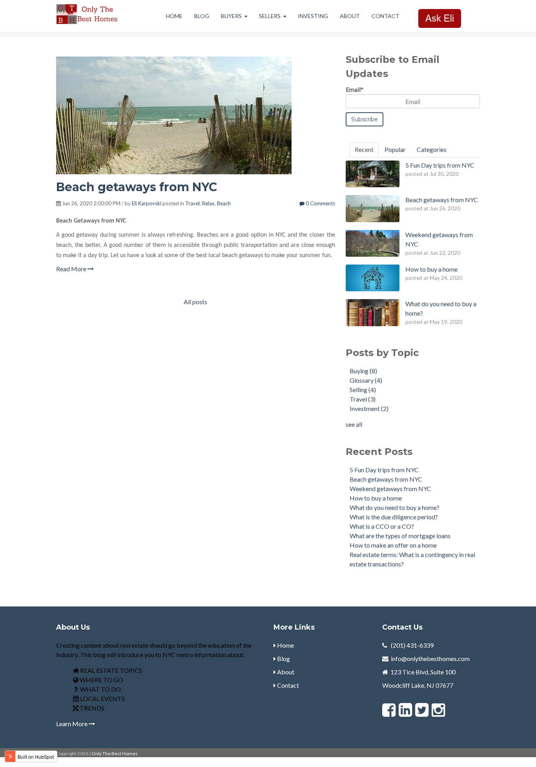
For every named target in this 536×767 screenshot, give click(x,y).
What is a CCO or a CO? (382, 526)
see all (354, 424)
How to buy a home (376, 498)
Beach (224, 203)
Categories (432, 149)
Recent (364, 149)
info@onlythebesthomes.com (430, 658)
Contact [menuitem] (385, 16)
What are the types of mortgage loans (400, 535)
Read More (72, 268)
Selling (363, 389)
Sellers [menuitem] (270, 16)
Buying (363, 370)
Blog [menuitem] (201, 16)
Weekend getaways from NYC (390, 488)
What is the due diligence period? (394, 516)
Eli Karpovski (146, 203)
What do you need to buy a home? (394, 507)
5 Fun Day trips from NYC (384, 469)
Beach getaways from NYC (136, 187)
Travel (192, 203)
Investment (369, 408)
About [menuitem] (350, 16)
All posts (195, 301)
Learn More (72, 723)
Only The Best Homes (114, 753)
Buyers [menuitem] (231, 16)
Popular (395, 149)
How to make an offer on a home (393, 545)
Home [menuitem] (174, 16)
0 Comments (319, 203)
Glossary (366, 380)
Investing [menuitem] (313, 16)
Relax (208, 203)
